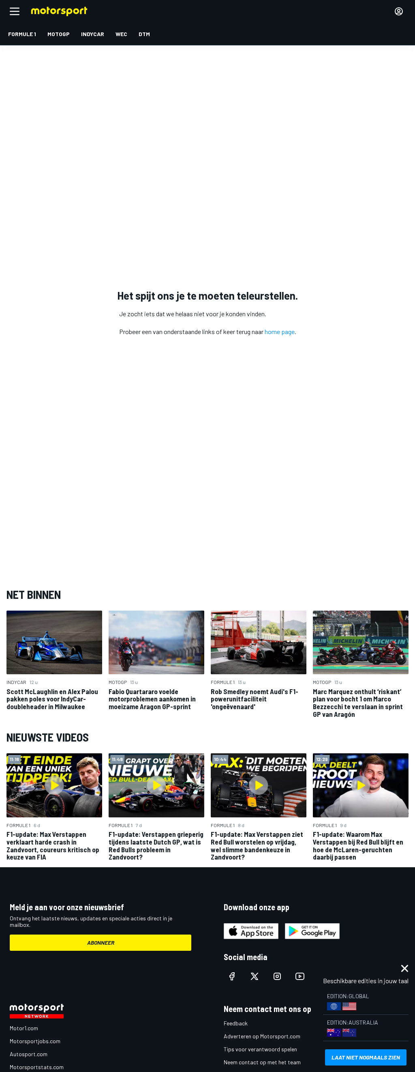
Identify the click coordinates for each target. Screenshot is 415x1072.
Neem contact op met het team (262, 1062)
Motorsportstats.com (37, 1066)
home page (280, 331)
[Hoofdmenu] (14, 11)
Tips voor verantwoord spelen (260, 1049)
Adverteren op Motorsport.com (262, 1036)
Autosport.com (28, 1054)
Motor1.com (24, 1028)
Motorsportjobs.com (35, 1041)
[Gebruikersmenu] (399, 11)
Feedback (236, 1023)
